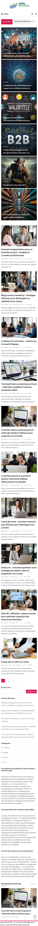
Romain (5, 258)
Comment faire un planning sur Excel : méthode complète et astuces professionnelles (19, 387)
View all (33, 884)
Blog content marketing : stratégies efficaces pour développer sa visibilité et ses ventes (18, 298)
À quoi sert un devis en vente (15, 661)
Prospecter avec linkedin (14, 185)
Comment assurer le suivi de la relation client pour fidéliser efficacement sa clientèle (16, 478)
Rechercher (6, 687)
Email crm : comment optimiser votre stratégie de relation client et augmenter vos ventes (19, 570)
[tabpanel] (19, 903)
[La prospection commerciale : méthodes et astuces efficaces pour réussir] (19, 43)
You (4, 335)
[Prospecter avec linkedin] (19, 172)
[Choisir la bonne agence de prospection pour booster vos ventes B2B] (19, 140)
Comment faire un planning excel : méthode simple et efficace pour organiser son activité (17, 433)
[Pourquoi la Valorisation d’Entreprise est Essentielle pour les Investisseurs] (19, 108)
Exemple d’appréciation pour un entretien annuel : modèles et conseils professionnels (16, 252)
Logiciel (6, 50)
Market (5, 289)
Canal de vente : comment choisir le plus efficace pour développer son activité (18, 524)
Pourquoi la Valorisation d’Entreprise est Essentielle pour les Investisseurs (17, 120)
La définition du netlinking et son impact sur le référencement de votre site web (17, 88)
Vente (5, 243)
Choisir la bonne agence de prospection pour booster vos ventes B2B (16, 153)
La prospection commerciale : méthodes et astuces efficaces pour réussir (16, 56)
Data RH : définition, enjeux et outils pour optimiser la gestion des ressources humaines (18, 616)
